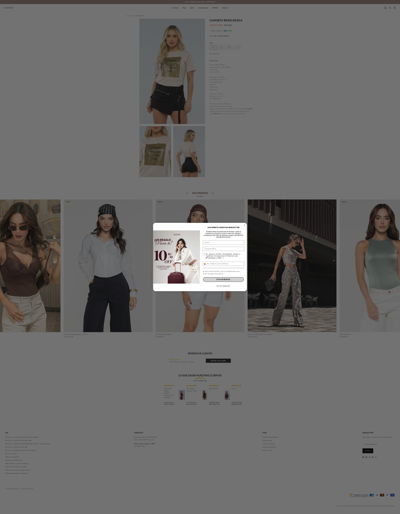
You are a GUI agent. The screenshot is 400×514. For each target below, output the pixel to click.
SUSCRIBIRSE (223, 279)
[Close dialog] (244, 225)
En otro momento (223, 286)
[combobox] (206, 264)
